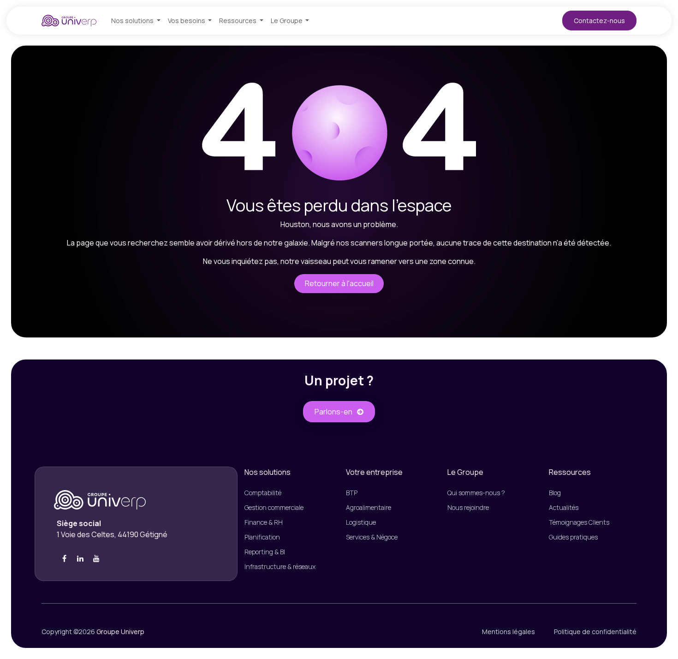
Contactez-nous (599, 20)
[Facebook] (64, 558)
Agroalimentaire (368, 507)
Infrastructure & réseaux (279, 566)
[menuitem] (135, 20)
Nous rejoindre (468, 507)
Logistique (361, 522)
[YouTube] (96, 558)
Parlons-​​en (333, 412)
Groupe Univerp (120, 631)
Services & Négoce (372, 537)
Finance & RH (264, 522)
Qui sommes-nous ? (476, 492)
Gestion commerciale (273, 507)
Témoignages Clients (579, 522)
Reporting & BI (264, 551)
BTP (351, 492)
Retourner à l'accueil (339, 283)
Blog (555, 492)
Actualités (563, 507)
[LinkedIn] (80, 558)
